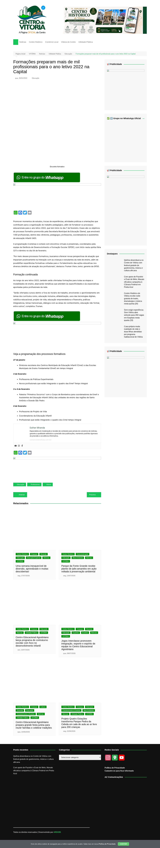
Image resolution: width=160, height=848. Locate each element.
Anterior (22, 495)
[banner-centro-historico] (103, 20)
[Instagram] (19, 446)
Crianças (34, 554)
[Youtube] (16, 446)
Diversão (44, 554)
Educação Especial (33, 558)
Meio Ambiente (78, 558)
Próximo (92, 495)
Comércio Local (51, 42)
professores (35, 484)
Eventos (85, 633)
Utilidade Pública (85, 42)
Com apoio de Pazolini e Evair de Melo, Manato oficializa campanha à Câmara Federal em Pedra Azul (134, 282)
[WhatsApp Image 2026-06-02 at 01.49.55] (125, 209)
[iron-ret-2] (125, 88)
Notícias (22, 42)
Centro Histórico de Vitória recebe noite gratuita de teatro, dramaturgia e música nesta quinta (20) (133, 298)
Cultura (43, 707)
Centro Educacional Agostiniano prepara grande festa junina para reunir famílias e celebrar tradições (34, 725)
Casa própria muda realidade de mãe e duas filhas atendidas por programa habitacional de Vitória (133, 331)
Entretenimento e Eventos (26, 714)
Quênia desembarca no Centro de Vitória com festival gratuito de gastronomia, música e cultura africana (133, 265)
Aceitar (123, 844)
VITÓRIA (20, 561)
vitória (48, 484)
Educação (35, 78)
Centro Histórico (35, 42)
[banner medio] (57, 468)
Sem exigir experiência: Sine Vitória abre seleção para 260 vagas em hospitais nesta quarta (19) (134, 315)
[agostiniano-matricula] (57, 196)
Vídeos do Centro (68, 42)
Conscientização (82, 554)
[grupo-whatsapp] (47, 177)
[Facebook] (22, 446)
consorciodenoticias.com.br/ (40, 440)
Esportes (76, 633)
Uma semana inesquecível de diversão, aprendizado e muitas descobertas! (32, 569)
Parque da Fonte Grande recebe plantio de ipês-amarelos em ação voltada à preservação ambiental (79, 569)
